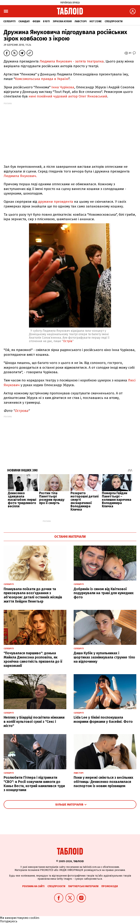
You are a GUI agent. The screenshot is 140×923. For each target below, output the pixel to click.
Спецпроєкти (113, 21)
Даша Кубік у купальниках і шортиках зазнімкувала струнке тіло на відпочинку (104, 657)
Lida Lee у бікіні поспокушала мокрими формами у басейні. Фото (103, 719)
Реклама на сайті (33, 886)
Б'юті (46, 21)
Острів (67, 341)
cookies (34, 918)
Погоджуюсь (8, 921)
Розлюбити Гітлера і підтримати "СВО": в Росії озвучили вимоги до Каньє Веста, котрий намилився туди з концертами (34, 783)
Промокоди (109, 886)
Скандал (24, 21)
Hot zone (96, 21)
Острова (21, 411)
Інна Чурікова (62, 87)
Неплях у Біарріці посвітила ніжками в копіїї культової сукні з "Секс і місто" (34, 721)
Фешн (36, 21)
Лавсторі (81, 21)
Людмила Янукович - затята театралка (72, 61)
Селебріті (9, 21)
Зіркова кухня (62, 21)
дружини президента (55, 201)
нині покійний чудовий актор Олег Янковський (68, 96)
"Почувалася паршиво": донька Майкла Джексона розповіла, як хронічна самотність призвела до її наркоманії (33, 659)
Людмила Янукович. (20, 176)
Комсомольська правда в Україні (42, 79)
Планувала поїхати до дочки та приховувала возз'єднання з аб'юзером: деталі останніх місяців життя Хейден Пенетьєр (33, 595)
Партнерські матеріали (83, 886)
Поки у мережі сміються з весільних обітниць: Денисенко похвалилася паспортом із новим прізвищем (103, 781)
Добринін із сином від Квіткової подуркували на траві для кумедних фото (104, 593)
